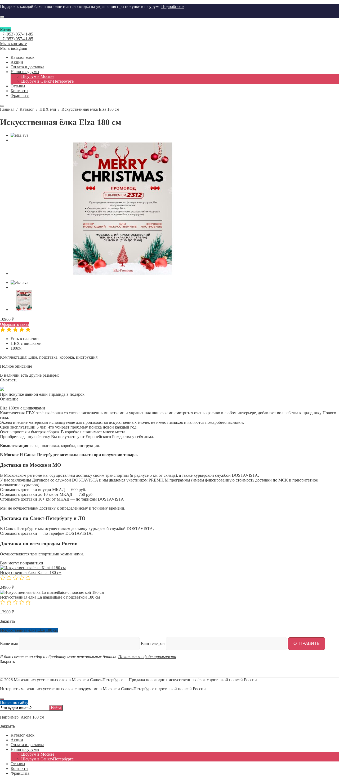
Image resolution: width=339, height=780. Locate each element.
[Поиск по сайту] (2, 17)
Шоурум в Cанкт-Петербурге (47, 759)
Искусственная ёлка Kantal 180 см (30, 572)
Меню (5, 29)
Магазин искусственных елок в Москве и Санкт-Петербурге (169, 24)
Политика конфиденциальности (147, 656)
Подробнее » (172, 6)
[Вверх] (2, 699)
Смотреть (8, 380)
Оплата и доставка (27, 744)
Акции (17, 740)
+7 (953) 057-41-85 (16, 34)
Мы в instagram (13, 48)
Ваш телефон (153, 643)
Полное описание (16, 366)
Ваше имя (9, 643)
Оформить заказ (14, 324)
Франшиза (20, 773)
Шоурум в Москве (37, 754)
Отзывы (18, 763)
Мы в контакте (13, 43)
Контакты (19, 768)
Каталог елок (22, 735)
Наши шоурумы (25, 749)
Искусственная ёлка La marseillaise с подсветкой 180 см (50, 597)
